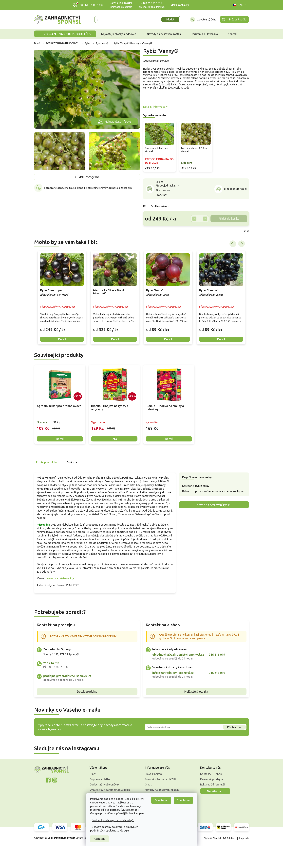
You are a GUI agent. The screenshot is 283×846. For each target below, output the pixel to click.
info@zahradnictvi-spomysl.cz (173, 672)
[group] (62, 297)
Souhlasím (183, 800)
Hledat (170, 19)
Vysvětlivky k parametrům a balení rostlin (110, 791)
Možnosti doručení (235, 188)
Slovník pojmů (153, 773)
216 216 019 (51, 663)
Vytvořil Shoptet (212, 838)
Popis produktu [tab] (46, 462)
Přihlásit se (234, 727)
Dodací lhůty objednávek (104, 784)
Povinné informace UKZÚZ (160, 779)
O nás (93, 773)
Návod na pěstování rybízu (62, 578)
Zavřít (150, 231)
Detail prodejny (87, 691)
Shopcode (244, 838)
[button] (62, 327)
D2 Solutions (229, 838)
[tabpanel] (60, 404)
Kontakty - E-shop (211, 773)
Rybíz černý (202, 485)
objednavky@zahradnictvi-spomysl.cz (178, 654)
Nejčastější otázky (196, 691)
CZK (240, 4)
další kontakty (180, 4)
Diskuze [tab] (72, 462)
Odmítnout (161, 800)
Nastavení (99, 838)
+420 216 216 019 (121, 3)
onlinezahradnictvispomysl (48, 780)
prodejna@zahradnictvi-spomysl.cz (67, 675)
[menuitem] (65, 34)
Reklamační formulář (212, 784)
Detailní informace (154, 106)
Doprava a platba (100, 779)
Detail (60, 438)
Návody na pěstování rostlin (162, 789)
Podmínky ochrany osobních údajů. (113, 820)
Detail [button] (62, 339)
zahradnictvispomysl (54, 780)
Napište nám (215, 791)
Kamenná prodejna (211, 779)
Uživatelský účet (206, 19)
